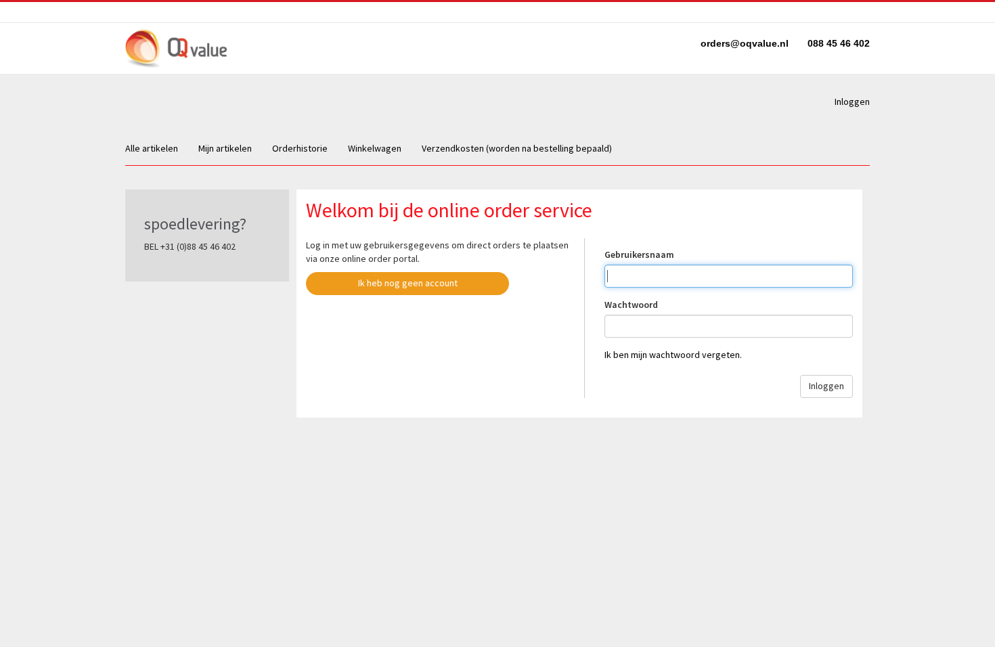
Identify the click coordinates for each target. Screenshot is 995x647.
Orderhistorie (300, 148)
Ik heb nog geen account (408, 283)
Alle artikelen (151, 148)
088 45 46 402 (839, 43)
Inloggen (852, 101)
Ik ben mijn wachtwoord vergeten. (673, 355)
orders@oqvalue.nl (746, 43)
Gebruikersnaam (639, 254)
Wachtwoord (631, 304)
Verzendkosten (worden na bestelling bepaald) (517, 148)
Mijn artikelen (225, 148)
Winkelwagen (374, 148)
